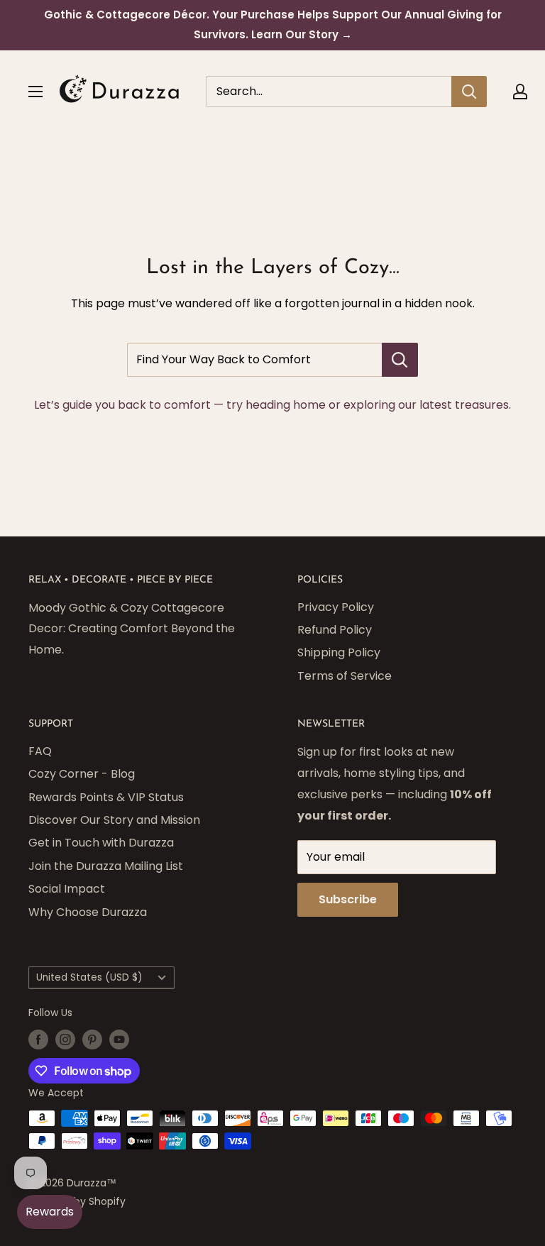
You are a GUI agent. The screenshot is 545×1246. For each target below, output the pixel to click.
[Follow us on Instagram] (65, 1039)
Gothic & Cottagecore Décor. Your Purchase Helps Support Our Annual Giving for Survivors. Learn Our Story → (273, 24)
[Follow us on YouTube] (119, 1039)
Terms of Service (344, 676)
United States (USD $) (89, 977)
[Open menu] (35, 91)
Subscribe (348, 899)
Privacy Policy (335, 607)
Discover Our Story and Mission (114, 820)
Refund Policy (334, 630)
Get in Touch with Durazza (101, 842)
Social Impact (66, 889)
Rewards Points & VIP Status (106, 797)
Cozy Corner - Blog (81, 774)
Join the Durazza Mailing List (105, 866)
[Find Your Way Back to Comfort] (400, 360)
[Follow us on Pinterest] (92, 1039)
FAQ (40, 751)
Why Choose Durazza (87, 912)
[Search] (469, 91)
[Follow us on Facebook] (38, 1039)
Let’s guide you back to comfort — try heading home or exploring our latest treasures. (272, 405)
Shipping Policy (338, 652)
